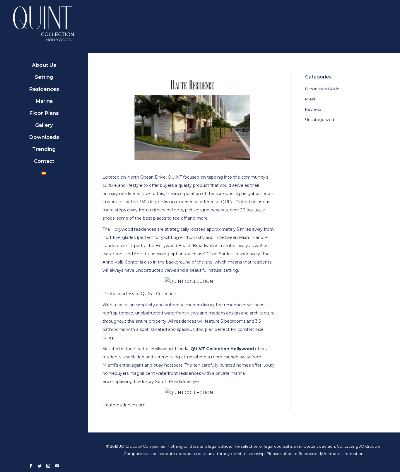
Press (310, 99)
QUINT (175, 177)
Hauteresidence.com (124, 405)
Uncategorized (319, 119)
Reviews (313, 109)
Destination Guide (322, 88)
